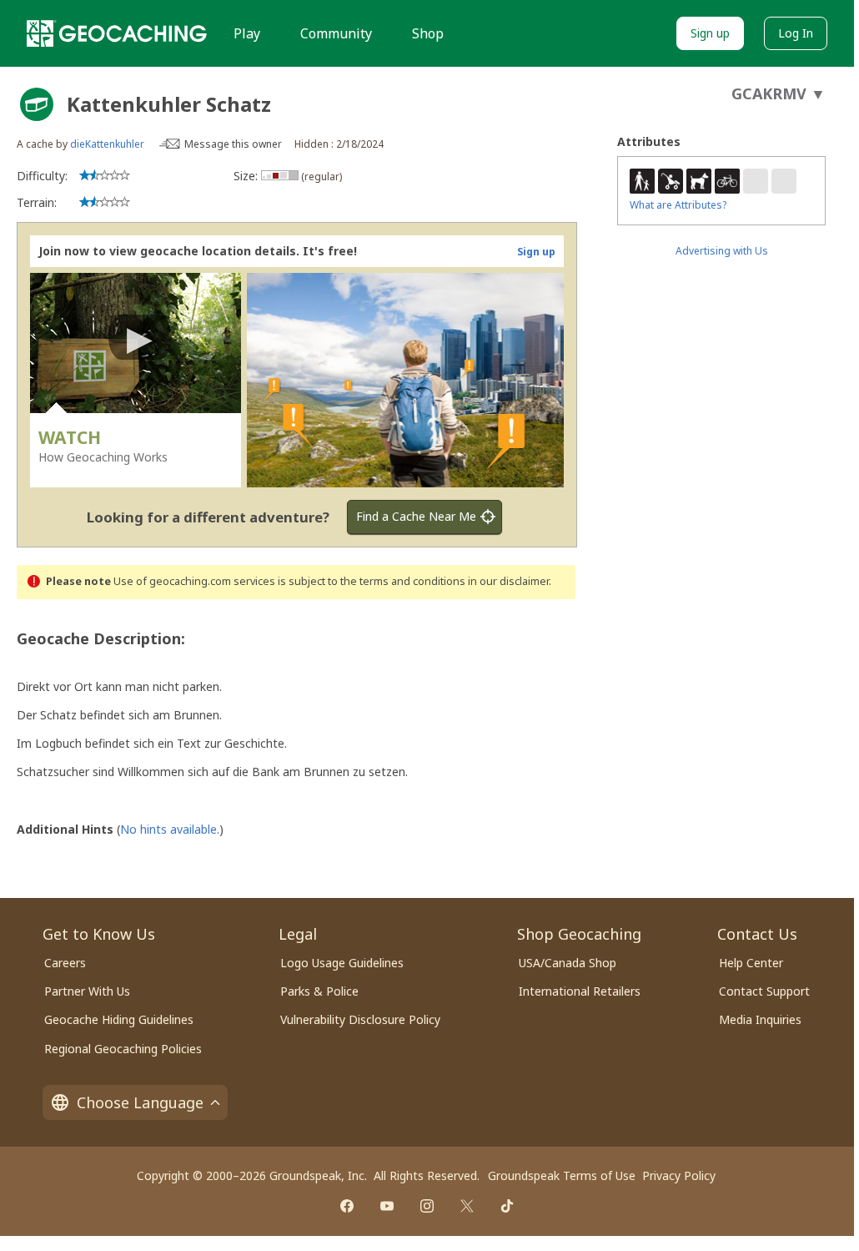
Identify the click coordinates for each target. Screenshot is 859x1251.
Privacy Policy (679, 1175)
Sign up (710, 33)
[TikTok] (507, 1206)
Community (336, 33)
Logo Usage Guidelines (342, 963)
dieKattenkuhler (107, 144)
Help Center (751, 963)
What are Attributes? (678, 205)
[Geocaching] (117, 33)
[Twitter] (467, 1206)
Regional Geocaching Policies (123, 1049)
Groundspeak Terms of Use (561, 1175)
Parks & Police (319, 991)
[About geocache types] (37, 104)
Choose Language (140, 1102)
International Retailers (579, 991)
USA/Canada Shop (567, 963)
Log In (795, 33)
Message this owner (233, 144)
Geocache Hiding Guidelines (118, 1019)
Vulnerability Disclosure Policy (360, 1019)
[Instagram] (427, 1206)
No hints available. (169, 829)
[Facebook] (347, 1206)
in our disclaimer (508, 581)
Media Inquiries (760, 1019)
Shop (428, 33)
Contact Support (764, 991)
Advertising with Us (722, 251)
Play (247, 33)
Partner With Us (87, 991)
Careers (65, 963)
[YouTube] (387, 1206)
